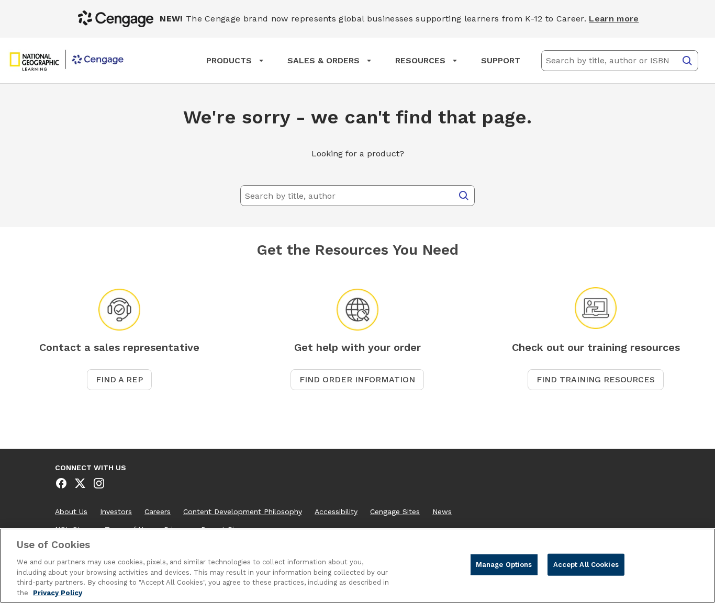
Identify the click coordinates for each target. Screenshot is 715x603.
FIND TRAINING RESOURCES (596, 379)
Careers (157, 511)
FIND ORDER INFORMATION (357, 379)
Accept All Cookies (586, 564)
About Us (71, 511)
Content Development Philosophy (242, 511)
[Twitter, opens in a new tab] (80, 483)
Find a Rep (119, 379)
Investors (116, 511)
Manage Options (504, 564)
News (442, 511)
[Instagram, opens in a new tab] (99, 483)
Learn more (614, 19)
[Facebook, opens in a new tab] (61, 483)
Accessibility (336, 511)
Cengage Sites (395, 511)
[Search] (687, 60)
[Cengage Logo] (66, 60)
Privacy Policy (57, 592)
